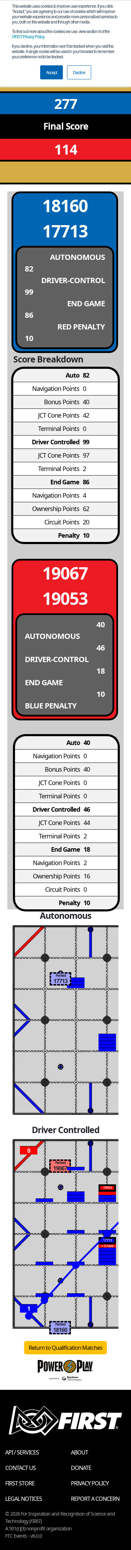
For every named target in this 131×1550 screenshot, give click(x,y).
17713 (65, 231)
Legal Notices (23, 1499)
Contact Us (20, 1468)
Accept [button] (51, 72)
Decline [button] (79, 72)
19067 (65, 573)
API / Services (22, 1452)
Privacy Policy (28, 36)
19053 (65, 598)
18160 (65, 205)
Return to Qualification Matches (65, 1348)
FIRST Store (20, 1483)
